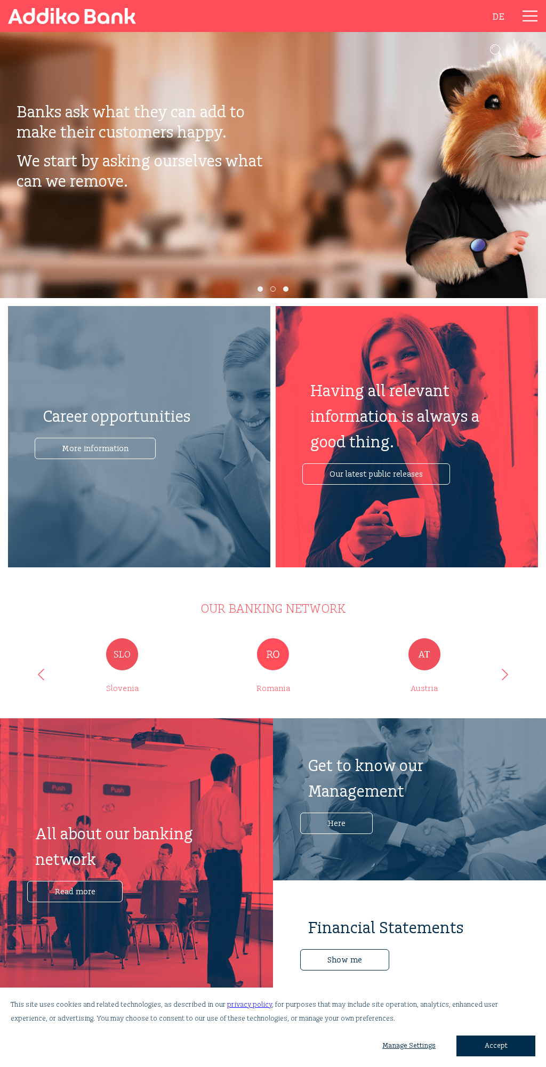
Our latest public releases (376, 474)
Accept (496, 1045)
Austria (424, 689)
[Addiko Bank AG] (80, 16)
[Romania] (273, 654)
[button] (260, 289)
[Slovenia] (122, 654)
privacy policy (249, 1004)
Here (336, 824)
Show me (344, 960)
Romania (273, 689)
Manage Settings (409, 1045)
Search (496, 50)
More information (95, 449)
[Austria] (424, 654)
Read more (74, 892)
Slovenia (122, 689)
